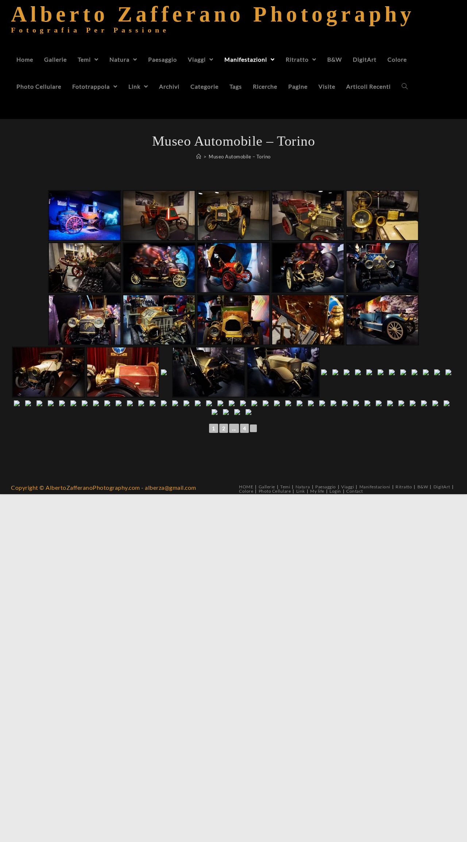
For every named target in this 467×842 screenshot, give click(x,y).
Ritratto (403, 486)
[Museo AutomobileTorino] (84, 215)
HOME (246, 486)
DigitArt (441, 486)
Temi (285, 486)
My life (317, 491)
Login (335, 491)
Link (300, 491)
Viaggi (347, 486)
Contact (354, 491)
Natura (303, 486)
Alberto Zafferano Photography (213, 23)
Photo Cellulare (275, 491)
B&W (422, 486)
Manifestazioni (374, 486)
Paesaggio (325, 486)
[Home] (198, 156)
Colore (246, 491)
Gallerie (267, 486)
